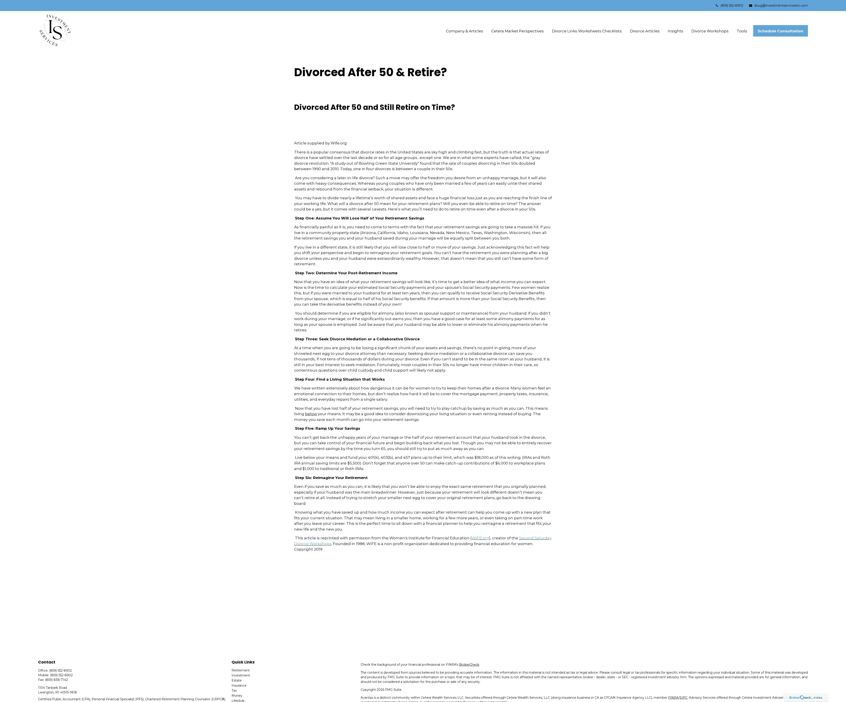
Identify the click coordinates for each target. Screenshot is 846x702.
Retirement (241, 670)
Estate (237, 680)
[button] (464, 31)
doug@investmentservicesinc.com (781, 5)
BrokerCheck (469, 665)
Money (237, 696)
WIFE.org (480, 538)
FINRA (673, 698)
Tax (234, 691)
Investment (241, 675)
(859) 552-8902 (731, 5)
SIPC (683, 698)
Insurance (239, 685)
